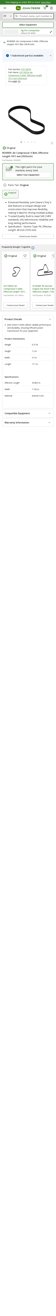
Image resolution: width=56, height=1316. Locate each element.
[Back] (4, 42)
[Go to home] (28, 8)
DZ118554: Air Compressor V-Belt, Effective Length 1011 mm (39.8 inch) (25, 75)
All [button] (4, 15)
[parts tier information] (4, 185)
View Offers (46, 2)
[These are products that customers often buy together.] (33, 248)
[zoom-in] (52, 143)
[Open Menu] (4, 8)
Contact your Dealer (28, 236)
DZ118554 (26, 69)
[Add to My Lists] (25, 255)
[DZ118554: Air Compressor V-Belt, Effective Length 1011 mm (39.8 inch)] (15, 271)
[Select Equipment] (9, 169)
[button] (28, 25)
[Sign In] (51, 8)
